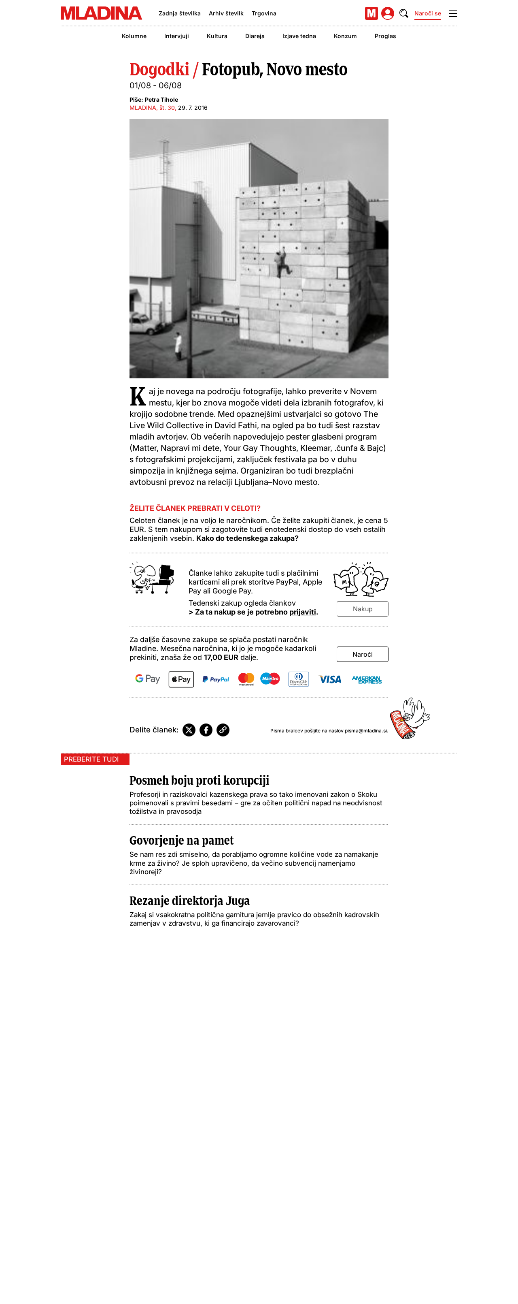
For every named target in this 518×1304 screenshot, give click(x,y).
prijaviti (302, 612)
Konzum (345, 35)
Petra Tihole (161, 99)
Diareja (255, 35)
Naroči (362, 654)
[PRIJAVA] (387, 13)
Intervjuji (176, 35)
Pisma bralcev (286, 731)
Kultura (217, 35)
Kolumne (134, 35)
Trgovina (264, 13)
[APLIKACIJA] (371, 13)
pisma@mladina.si (366, 731)
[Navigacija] (453, 13)
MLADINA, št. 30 (152, 107)
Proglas (385, 35)
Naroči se (427, 13)
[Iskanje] (403, 13)
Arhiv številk (226, 13)
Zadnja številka (180, 13)
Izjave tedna (299, 35)
